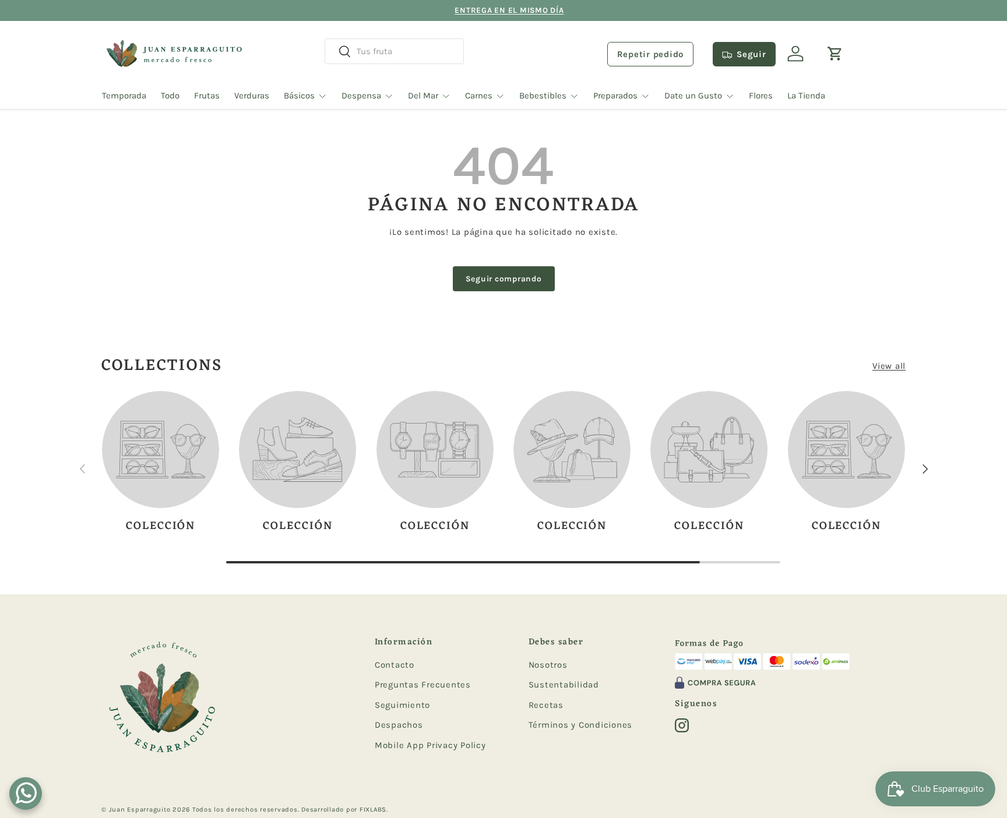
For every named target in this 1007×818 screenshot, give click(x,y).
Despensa (361, 95)
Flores (761, 95)
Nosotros (548, 665)
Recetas (546, 705)
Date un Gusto (693, 95)
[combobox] (394, 51)
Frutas (207, 95)
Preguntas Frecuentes (423, 684)
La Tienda (806, 95)
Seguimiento (402, 705)
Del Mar (423, 95)
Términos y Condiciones (581, 725)
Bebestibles (542, 95)
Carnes (478, 95)
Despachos (399, 725)
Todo (170, 95)
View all (889, 366)
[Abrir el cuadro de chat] (25, 793)
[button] (835, 53)
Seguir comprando (504, 278)
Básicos (299, 95)
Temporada (124, 95)
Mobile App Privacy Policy (430, 745)
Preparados (615, 95)
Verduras (251, 95)
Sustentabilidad (564, 684)
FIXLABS (373, 809)
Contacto (394, 665)
